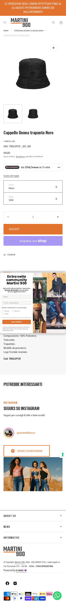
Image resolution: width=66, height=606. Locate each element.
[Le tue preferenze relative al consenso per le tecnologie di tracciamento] (62, 454)
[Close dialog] (63, 275)
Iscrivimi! (16, 322)
